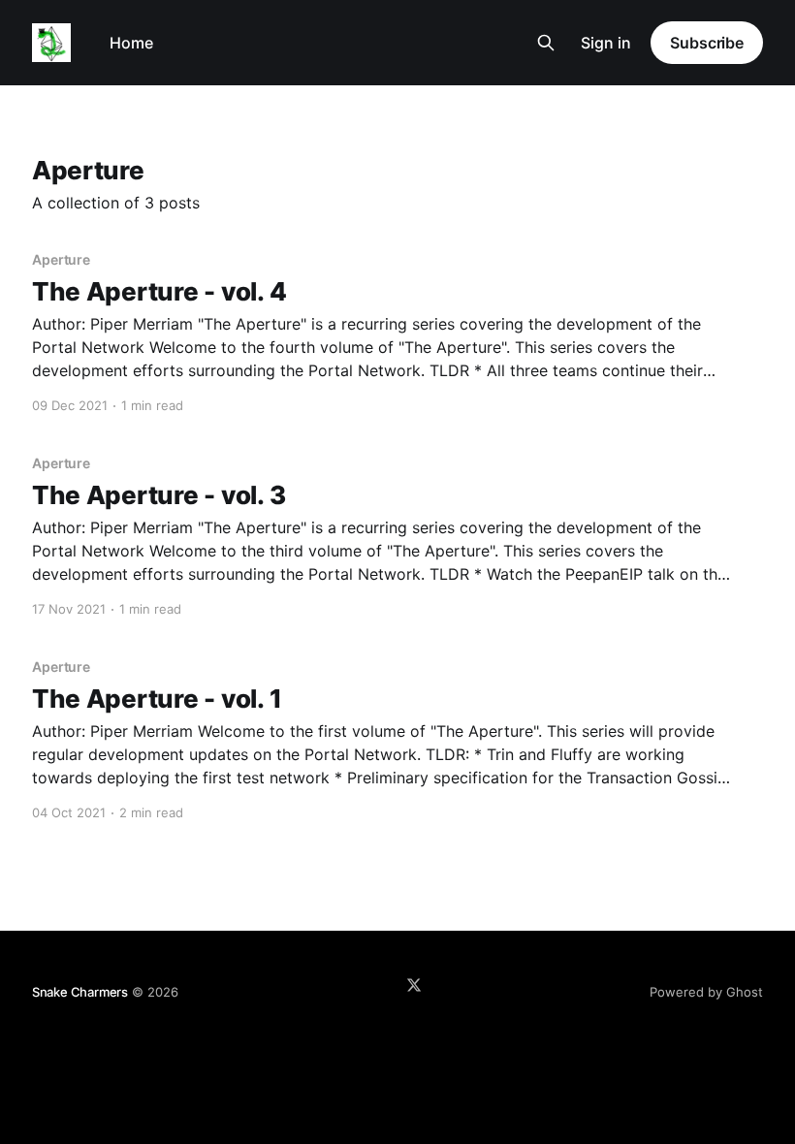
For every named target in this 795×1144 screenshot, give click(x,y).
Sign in (606, 42)
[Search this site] (545, 42)
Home (131, 42)
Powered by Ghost (706, 992)
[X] (414, 985)
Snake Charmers (80, 992)
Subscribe (707, 42)
